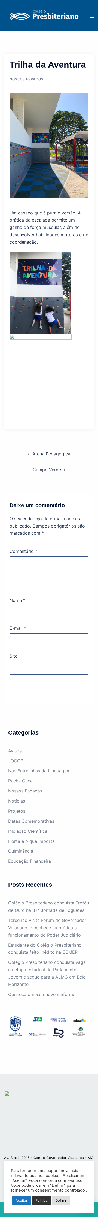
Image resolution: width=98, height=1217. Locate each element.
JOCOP (15, 761)
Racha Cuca (20, 780)
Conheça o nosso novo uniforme (41, 994)
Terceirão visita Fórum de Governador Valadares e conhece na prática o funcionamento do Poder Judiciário (47, 928)
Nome (17, 600)
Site (13, 656)
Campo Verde (47, 469)
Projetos (16, 811)
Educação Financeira (29, 861)
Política (41, 1200)
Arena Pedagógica (51, 453)
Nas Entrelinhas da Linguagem (39, 770)
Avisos (15, 750)
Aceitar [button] (21, 1200)
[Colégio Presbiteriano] (42, 15)
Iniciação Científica (27, 831)
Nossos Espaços (27, 79)
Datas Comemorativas (31, 821)
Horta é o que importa (31, 841)
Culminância (20, 851)
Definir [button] (60, 1200)
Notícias (16, 801)
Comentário (23, 551)
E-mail (18, 628)
